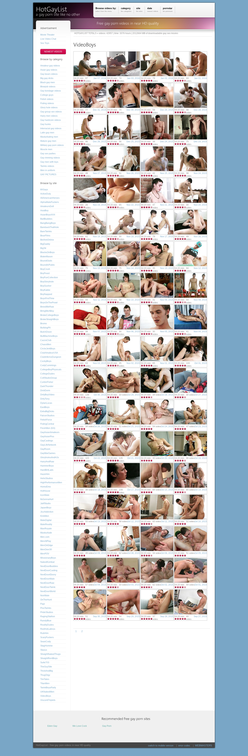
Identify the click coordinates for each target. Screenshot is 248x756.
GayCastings (46, 440)
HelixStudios (46, 478)
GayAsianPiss (47, 436)
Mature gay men (48, 141)
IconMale (44, 495)
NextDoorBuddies (49, 566)
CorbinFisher (46, 382)
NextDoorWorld (48, 591)
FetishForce (46, 419)
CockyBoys (45, 361)
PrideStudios (46, 612)
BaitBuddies (46, 219)
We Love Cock (79, 726)
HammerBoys (47, 466)
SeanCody (45, 641)
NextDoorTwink (47, 587)
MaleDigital (46, 520)
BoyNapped (46, 294)
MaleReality (46, 524)
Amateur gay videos (50, 65)
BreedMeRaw (47, 306)
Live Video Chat (48, 39)
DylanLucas (46, 403)
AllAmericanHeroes (50, 198)
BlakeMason (46, 256)
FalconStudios (47, 415)
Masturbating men (49, 137)
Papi (42, 604)
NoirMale (44, 595)
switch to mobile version (160, 745)
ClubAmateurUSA (49, 353)
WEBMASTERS (203, 745)
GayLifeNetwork (48, 445)
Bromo (43, 323)
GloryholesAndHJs (49, 457)
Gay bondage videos (50, 91)
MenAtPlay (45, 541)
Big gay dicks (46, 78)
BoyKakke (45, 290)
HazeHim (45, 474)
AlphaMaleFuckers (49, 202)
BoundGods (46, 260)
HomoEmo (45, 486)
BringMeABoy (47, 311)
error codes (184, 745)
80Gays (44, 189)
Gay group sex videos (51, 111)
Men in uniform (47, 170)
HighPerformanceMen (51, 482)
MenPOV (44, 553)
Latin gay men (47, 132)
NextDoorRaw (47, 583)
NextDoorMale (47, 579)
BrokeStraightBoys (49, 319)
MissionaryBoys (48, 558)
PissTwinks (45, 608)
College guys (46, 95)
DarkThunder (46, 386)
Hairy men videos (49, 116)
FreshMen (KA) (47, 428)
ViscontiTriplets (47, 700)
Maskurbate (46, 532)
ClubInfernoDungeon (50, 357)
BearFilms (45, 235)
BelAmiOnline (47, 240)
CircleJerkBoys (47, 348)
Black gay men (47, 82)
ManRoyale (46, 528)
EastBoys (45, 407)
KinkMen (44, 516)
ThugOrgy (45, 675)
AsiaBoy (44, 210)
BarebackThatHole (49, 227)
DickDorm (45, 390)
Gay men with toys (49, 162)
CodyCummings (48, 365)
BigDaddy (45, 244)
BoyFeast (45, 273)
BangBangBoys (48, 223)
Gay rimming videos (50, 157)
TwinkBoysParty (48, 687)
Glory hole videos (49, 107)
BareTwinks (46, 231)
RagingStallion (47, 616)
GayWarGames (47, 453)
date (152, 9)
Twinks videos (47, 166)
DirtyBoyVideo (47, 394)
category (126, 9)
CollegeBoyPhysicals (50, 369)
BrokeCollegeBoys (49, 315)
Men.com (44, 537)
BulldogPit (45, 327)
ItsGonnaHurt (46, 499)
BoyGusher (45, 286)
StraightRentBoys (49, 658)
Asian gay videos (48, 70)
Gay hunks (45, 124)
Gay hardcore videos (50, 120)
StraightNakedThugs (50, 654)
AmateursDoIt (47, 206)
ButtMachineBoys (49, 336)
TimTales (44, 679)
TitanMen (45, 683)
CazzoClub (45, 340)
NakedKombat (47, 562)
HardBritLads (46, 470)
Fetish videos (46, 99)
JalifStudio (45, 503)
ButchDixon (46, 332)
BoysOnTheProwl (49, 302)
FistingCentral (47, 424)
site (139, 9)
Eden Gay (52, 726)
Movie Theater (47, 34)
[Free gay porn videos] (59, 11)
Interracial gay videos (50, 128)
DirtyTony (45, 399)
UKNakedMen (47, 691)
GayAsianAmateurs (49, 432)
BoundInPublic (47, 265)
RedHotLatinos (47, 629)
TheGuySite (46, 666)
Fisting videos (47, 103)
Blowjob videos (47, 86)
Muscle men (46, 149)
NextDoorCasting (48, 570)
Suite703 (44, 662)
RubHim (44, 633)
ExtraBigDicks (47, 411)
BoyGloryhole (47, 281)
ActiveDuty (45, 194)
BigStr (43, 248)
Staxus (43, 650)
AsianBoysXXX (47, 214)
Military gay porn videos (52, 145)
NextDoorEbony (48, 574)
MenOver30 (46, 549)
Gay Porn (106, 726)
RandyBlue (45, 620)
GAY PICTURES (48, 174)
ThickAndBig (46, 671)
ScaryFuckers (47, 637)
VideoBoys (45, 696)
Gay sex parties (48, 153)
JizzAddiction (46, 512)
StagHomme (46, 645)
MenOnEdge (46, 545)
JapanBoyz (45, 507)
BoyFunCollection (49, 277)
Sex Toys (44, 43)
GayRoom (45, 449)
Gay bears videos (49, 74)
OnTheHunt (46, 599)
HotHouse (45, 491)
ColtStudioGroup (48, 378)
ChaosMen (45, 344)
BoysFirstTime (47, 298)
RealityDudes (47, 625)
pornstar (168, 9)
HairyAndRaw (47, 461)
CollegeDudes (47, 373)
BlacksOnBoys (47, 252)
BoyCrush (45, 269)
